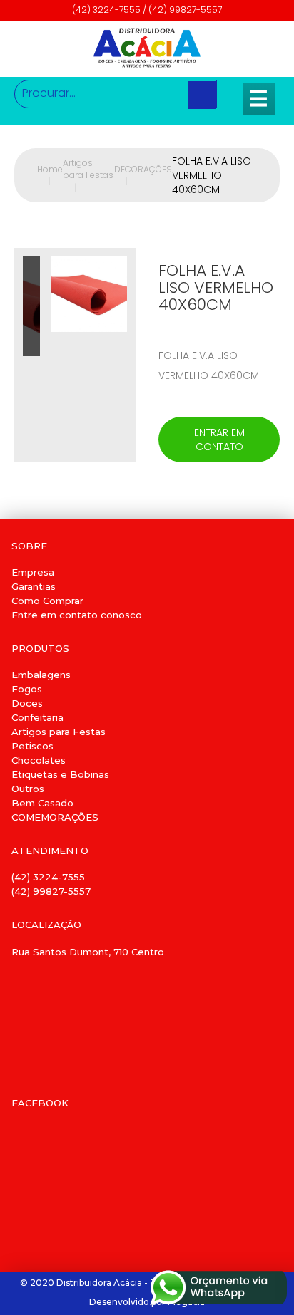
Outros (27, 788)
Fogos (26, 689)
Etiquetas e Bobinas (60, 774)
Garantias (33, 586)
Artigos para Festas (88, 175)
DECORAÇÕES (143, 175)
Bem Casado (42, 803)
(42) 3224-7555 (48, 877)
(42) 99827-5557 (51, 891)
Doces (27, 703)
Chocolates (38, 760)
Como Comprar (47, 600)
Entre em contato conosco (76, 614)
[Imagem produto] (89, 355)
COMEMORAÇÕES (54, 817)
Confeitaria (37, 717)
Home (50, 175)
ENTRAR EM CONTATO (219, 439)
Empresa (32, 572)
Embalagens (41, 674)
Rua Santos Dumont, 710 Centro (87, 951)
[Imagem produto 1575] (31, 306)
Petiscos (32, 746)
